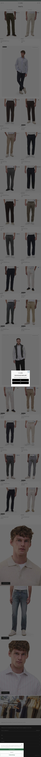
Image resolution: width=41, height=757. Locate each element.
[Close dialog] (28, 372)
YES (20, 380)
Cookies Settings (12, 754)
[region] (12, 750)
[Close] (22, 744)
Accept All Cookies (12, 749)
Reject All (11, 752)
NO (20, 382)
